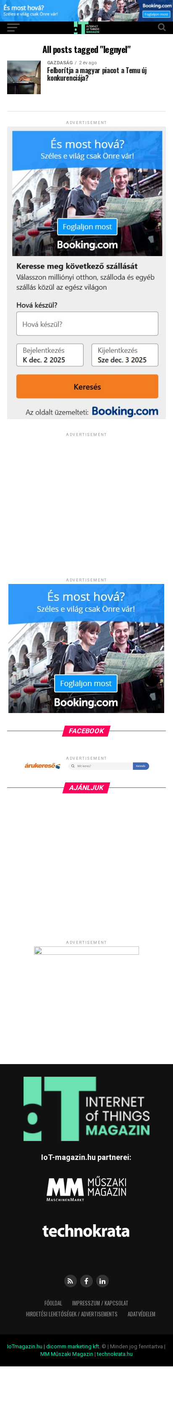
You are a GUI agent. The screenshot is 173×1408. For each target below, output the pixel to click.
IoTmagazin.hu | (26, 1346)
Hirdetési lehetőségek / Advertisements (72, 1314)
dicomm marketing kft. (73, 1346)
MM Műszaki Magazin (66, 1354)
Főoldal (53, 1303)
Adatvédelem (141, 1314)
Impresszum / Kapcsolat (100, 1303)
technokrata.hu (115, 1354)
